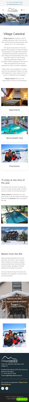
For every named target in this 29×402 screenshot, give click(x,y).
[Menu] (3, 10)
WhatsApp (23, 399)
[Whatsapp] (6, 388)
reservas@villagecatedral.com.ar (14, 4)
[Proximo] (26, 19)
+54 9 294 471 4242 (17, 2)
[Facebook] (2, 388)
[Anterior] (2, 19)
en (24, 10)
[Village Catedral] (13, 335)
